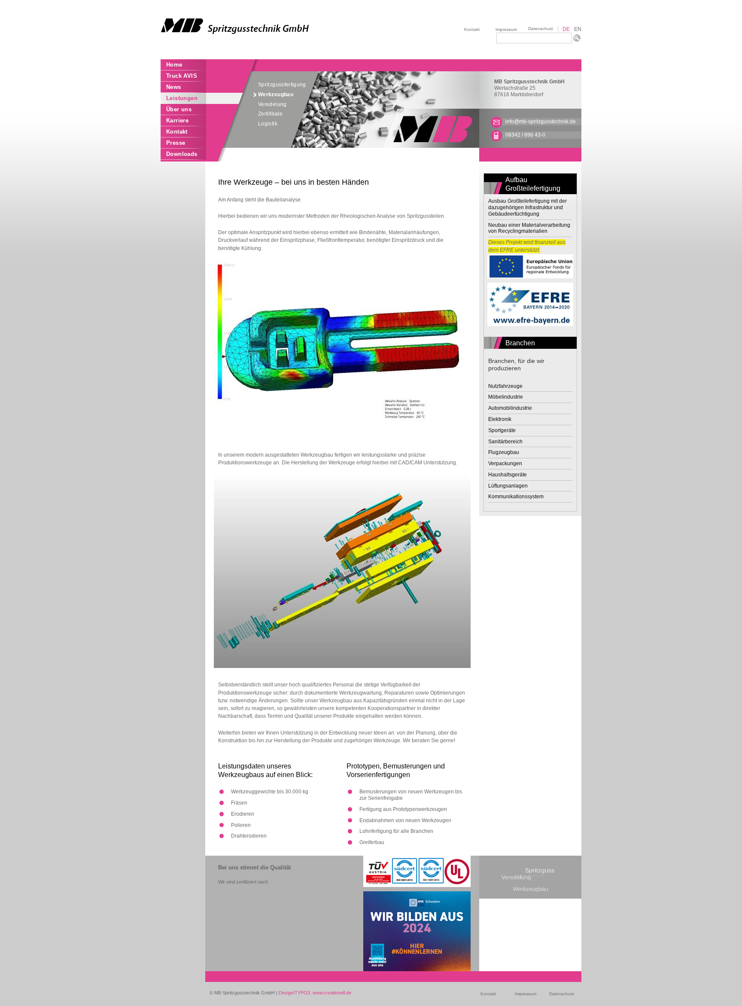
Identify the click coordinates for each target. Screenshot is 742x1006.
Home (174, 64)
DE (566, 29)
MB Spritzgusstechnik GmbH (529, 82)
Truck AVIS (181, 76)
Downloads (182, 154)
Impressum (506, 29)
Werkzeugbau (275, 94)
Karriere (177, 120)
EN (577, 29)
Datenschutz (540, 28)
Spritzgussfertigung (282, 85)
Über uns (179, 109)
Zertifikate (270, 114)
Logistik (267, 124)
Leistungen (182, 98)
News (173, 87)
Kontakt (472, 29)
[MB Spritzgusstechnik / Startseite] (266, 26)
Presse (175, 143)
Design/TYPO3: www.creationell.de (315, 992)
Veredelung (272, 104)
